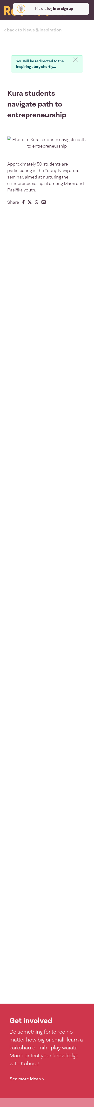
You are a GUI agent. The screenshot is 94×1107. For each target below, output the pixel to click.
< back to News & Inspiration (33, 30)
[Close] (75, 60)
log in (51, 8)
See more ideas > (27, 1079)
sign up (67, 8)
